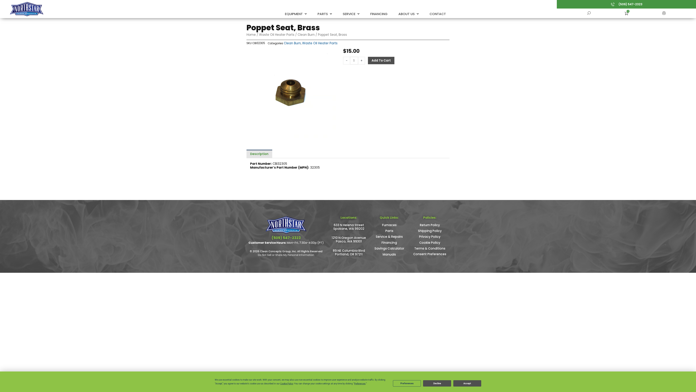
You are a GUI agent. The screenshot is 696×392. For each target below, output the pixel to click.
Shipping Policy (430, 231)
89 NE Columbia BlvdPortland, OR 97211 (349, 252)
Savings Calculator (389, 248)
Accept (467, 383)
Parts (323, 14)
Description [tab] (259, 154)
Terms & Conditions (429, 248)
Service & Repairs (389, 236)
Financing (379, 14)
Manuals (389, 254)
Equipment (294, 14)
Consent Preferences (429, 254)
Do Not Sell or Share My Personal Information (286, 255)
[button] (664, 13)
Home (251, 34)
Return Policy (430, 225)
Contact (438, 14)
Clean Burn (306, 34)
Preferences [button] (360, 383)
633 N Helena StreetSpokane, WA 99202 (348, 227)
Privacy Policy (429, 236)
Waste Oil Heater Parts (276, 34)
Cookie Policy (429, 242)
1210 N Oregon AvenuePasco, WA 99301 (349, 240)
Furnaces (389, 225)
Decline (437, 383)
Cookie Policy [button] (286, 383)
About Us (407, 14)
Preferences (407, 383)
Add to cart (381, 60)
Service (349, 14)
